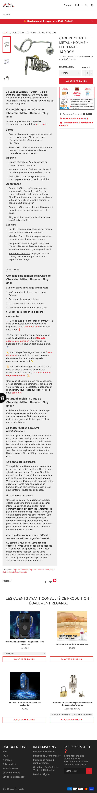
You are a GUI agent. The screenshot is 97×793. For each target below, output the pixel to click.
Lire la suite (13, 269)
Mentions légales (41, 774)
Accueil (6, 33)
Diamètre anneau (66, 67)
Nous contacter (10, 768)
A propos (7, 760)
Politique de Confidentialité (47, 756)
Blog (5, 751)
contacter (16, 392)
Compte (67, 5)
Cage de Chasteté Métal (39, 570)
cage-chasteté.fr (16, 789)
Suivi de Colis (9, 764)
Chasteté (23, 572)
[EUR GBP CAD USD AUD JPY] (78, 5)
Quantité (86, 67)
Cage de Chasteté (20, 570)
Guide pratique (31, 326)
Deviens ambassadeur (14, 777)
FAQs (5, 756)
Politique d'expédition (44, 751)
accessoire (41, 124)
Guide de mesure (11, 772)
